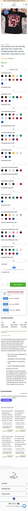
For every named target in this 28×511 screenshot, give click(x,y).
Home (2, 44)
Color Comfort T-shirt (6, 194)
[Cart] (26, 4)
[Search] (23, 4)
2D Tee (7, 44)
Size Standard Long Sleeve (7, 187)
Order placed (4, 326)
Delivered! (24, 326)
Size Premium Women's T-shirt (8, 143)
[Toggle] (26, 483)
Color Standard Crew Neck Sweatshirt (9, 167)
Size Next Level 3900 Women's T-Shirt (9, 239)
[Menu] (2, 4)
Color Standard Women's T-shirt (8, 111)
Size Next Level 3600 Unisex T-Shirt (9, 222)
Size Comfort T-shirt (5, 205)
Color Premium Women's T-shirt (8, 132)
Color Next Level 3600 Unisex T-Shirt (9, 212)
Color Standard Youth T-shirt (7, 246)
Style (2, 66)
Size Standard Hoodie (6, 160)
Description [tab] (4, 332)
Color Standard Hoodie (6, 150)
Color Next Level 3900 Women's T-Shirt (9, 229)
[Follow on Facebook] (14, 498)
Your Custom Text (5, 272)
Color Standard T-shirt (6, 72)
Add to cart (18, 284)
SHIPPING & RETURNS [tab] (6, 335)
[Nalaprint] (14, 4)
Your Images (4, 264)
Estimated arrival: (7, 318)
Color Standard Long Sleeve (7, 181)
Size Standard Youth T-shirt (7, 257)
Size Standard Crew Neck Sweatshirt (9, 174)
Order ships (14, 326)
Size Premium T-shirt (6, 104)
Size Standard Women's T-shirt (8, 125)
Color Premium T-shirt (6, 94)
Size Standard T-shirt (6, 87)
